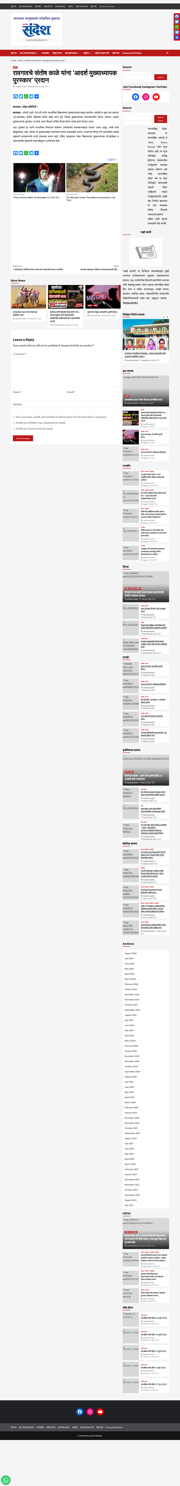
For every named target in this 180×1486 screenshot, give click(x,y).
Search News (161, 119)
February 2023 (131, 1169)
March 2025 (130, 1040)
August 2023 (131, 1138)
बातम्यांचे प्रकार (60, 6)
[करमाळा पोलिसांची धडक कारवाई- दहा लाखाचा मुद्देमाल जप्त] (131, 735)
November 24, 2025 (148, 360)
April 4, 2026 (147, 617)
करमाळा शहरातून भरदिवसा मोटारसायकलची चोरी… (99, 268)
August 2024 (131, 1076)
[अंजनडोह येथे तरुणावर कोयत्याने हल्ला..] (131, 719)
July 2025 (129, 1020)
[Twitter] (176, 21)
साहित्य (70, 6)
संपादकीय (38, 6)
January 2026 (131, 989)
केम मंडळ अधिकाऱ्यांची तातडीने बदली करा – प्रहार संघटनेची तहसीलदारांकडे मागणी (153, 496)
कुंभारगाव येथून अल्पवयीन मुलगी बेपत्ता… (103, 312)
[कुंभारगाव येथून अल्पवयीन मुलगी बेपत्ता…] (103, 296)
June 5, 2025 (147, 1301)
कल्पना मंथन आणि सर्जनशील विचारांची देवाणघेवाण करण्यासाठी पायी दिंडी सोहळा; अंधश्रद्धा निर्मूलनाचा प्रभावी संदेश (145, 1239)
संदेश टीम (93, 6)
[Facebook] (176, 16)
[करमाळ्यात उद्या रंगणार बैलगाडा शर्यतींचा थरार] (28, 296)
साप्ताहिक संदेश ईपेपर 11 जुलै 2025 (153, 1351)
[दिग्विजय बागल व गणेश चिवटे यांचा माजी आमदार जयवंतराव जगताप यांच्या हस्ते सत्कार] (131, 534)
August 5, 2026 (148, 504)
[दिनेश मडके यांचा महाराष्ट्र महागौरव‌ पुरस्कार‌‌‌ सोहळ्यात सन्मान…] (131, 1295)
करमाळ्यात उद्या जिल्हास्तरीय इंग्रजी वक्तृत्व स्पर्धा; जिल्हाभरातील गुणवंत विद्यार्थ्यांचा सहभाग (153, 855)
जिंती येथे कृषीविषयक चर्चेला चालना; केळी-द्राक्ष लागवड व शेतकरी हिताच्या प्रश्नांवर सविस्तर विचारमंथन (153, 514)
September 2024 (132, 1071)
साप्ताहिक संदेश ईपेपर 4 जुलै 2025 (153, 1367)
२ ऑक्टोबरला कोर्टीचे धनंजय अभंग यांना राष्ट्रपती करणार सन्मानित (38, 268)
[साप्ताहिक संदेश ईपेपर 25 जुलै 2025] (131, 1319)
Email (71, 392)
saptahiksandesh (21, 87)
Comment (19, 354)
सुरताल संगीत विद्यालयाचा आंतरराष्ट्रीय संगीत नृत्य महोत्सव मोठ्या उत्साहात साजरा (152, 1277)
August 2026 (131, 953)
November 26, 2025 (150, 839)
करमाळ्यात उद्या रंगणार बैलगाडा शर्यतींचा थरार (143, 399)
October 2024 (131, 1066)
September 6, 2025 (149, 1266)
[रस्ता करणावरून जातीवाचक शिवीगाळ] (131, 453)
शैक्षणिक (138, 589)
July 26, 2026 (147, 882)
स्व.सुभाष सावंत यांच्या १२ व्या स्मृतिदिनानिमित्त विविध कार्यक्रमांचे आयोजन (152, 477)
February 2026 (131, 984)
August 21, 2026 (72, 325)
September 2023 (132, 1133)
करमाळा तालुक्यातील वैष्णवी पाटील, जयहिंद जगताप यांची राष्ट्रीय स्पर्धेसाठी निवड (154, 644)
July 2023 (129, 1143)
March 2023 (130, 1164)
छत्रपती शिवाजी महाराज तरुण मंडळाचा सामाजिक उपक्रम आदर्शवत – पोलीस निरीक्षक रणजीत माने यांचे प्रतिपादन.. (154, 1258)
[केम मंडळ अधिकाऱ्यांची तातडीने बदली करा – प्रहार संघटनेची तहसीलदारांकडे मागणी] (131, 497)
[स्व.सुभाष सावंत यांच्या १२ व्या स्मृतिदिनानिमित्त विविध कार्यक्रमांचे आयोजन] (131, 478)
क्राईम (90, 305)
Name (17, 392)
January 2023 (131, 1174)
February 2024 (131, 1107)
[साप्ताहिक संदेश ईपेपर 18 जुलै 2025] (131, 1336)
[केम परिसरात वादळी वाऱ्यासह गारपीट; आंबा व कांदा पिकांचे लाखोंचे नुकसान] (131, 795)
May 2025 (129, 1030)
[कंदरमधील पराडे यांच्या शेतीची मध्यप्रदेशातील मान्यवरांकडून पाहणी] (131, 811)
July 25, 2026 (147, 898)
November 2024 (132, 1061)
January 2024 (131, 1112)
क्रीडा (127, 589)
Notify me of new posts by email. (34, 429)
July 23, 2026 (147, 917)
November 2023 (132, 1123)
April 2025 (129, 1035)
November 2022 (132, 1184)
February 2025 (131, 1046)
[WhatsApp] (176, 27)
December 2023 (132, 1118)
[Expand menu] (36, 53)
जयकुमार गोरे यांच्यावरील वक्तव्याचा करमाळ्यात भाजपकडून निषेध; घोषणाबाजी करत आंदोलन (152, 551)
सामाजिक (151, 471)
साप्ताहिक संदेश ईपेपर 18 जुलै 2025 (154, 1334)
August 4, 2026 (148, 541)
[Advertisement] (66, 231)
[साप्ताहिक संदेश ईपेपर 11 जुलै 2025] (131, 1352)
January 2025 (131, 1051)
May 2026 (129, 969)
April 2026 (129, 974)
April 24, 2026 (148, 801)
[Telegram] (176, 32)
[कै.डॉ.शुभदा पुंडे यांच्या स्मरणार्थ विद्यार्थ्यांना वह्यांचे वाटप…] (131, 892)
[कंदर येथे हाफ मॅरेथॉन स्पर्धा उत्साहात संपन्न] (131, 611)
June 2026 (129, 963)
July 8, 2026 (162, 931)
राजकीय (143, 347)
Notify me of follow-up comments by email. (41, 423)
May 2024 (129, 1092)
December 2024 (132, 1056)
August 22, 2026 (35, 319)
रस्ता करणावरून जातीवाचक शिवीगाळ (153, 452)
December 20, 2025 (150, 653)
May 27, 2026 (146, 782)
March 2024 (130, 1102)
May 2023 (129, 1154)
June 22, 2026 (146, 599)
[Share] (176, 37)
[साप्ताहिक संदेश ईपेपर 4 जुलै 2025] (131, 1369)
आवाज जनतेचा (129, 347)
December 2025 (132, 994)
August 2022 (131, 1200)
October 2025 (131, 1004)
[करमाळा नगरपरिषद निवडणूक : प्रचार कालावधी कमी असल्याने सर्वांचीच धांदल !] (146, 334)
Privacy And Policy (107, 6)
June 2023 (129, 1148)
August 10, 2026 (148, 485)
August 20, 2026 (110, 315)
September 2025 (132, 1010)
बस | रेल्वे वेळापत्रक (25, 6)
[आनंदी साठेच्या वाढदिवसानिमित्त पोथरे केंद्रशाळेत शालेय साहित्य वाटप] (131, 928)
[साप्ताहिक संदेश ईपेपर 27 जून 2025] (131, 1385)
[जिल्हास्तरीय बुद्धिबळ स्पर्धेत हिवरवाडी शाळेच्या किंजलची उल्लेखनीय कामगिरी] (131, 628)
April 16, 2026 (148, 817)
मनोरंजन (127, 1232)
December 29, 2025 (150, 634)
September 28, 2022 (37, 87)
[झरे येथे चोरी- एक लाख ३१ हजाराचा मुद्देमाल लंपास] (131, 702)
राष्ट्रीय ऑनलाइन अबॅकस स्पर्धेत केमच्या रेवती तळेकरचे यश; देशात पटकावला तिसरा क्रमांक (152, 874)
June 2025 (129, 1025)
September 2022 (132, 1195)
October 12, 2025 (149, 1324)
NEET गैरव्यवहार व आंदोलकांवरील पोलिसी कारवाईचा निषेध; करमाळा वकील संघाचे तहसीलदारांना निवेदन (153, 909)
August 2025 (131, 1015)
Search (127, 67)
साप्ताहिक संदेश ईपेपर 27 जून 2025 (154, 1384)
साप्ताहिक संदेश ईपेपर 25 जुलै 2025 (154, 1318)
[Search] (167, 53)
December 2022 (132, 1179)
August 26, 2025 (148, 1285)
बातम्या (15, 67)
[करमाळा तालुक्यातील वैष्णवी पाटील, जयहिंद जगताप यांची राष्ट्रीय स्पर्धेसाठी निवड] (131, 645)
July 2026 (129, 958)
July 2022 (129, 1205)
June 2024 (129, 1087)
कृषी (126, 772)
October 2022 (131, 1190)
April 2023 (129, 1159)
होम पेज (13, 6)
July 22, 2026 (146, 1246)
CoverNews (84, 1435)
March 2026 (130, 979)
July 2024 (129, 1082)
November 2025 (132, 999)
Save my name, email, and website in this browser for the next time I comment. (61, 417)
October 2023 (131, 1128)
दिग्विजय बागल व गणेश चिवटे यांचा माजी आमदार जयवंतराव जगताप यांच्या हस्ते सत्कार (153, 533)
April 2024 (129, 1097)
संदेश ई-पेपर (48, 6)
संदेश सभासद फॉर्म (81, 6)
